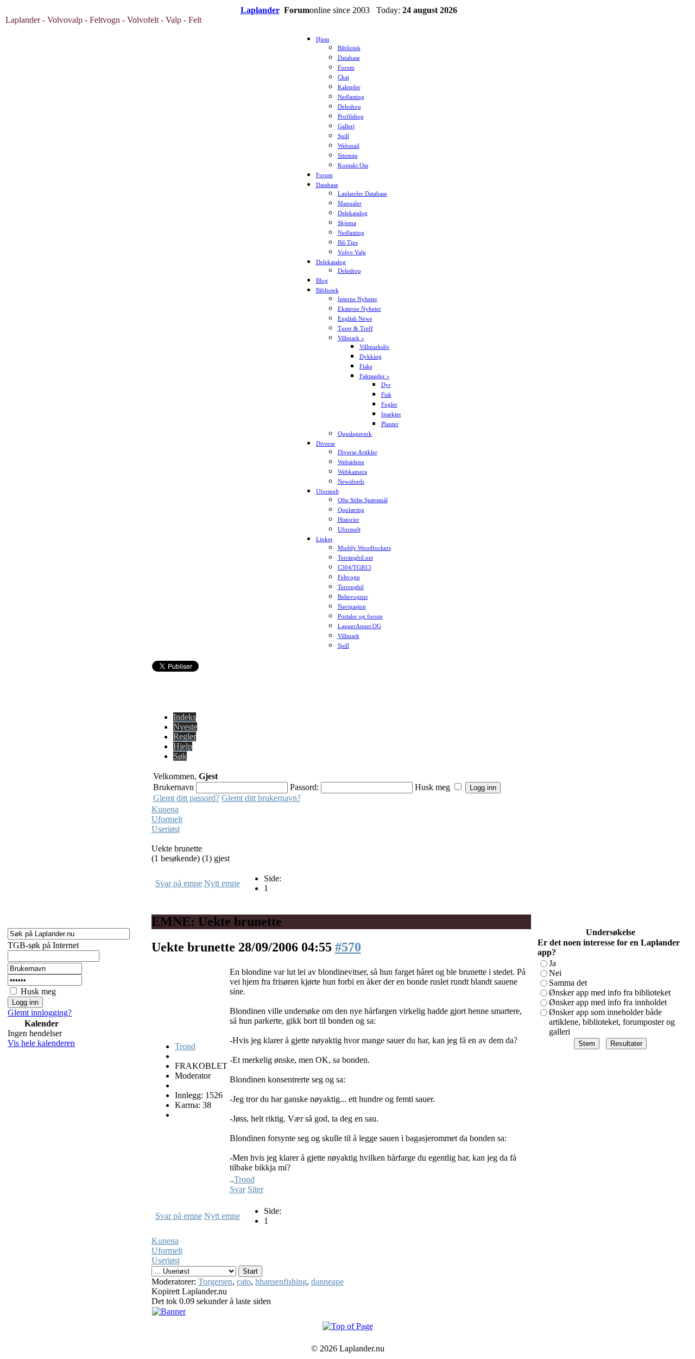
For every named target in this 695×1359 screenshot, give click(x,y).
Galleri (346, 126)
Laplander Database (362, 194)
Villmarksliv (374, 347)
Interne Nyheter (357, 299)
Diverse (325, 444)
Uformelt (327, 491)
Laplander (260, 10)
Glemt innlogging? (40, 1012)
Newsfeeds (351, 482)
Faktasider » (374, 376)
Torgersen (215, 1281)
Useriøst (165, 829)
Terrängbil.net (355, 558)
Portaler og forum (360, 616)
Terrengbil (351, 587)
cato (244, 1281)
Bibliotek (349, 48)
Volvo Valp (352, 252)
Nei (555, 973)
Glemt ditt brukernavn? (261, 798)
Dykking (370, 357)
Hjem (323, 39)
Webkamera (352, 472)
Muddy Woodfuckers (364, 548)
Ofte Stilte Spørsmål (363, 500)
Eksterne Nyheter (359, 309)
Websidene (351, 462)
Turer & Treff (355, 328)
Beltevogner (353, 597)
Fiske (365, 367)
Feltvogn (349, 577)
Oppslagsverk (355, 434)
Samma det (568, 982)
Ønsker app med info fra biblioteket (610, 992)
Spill (343, 136)
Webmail (348, 146)
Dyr (386, 385)
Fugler (389, 405)
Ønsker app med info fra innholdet (608, 1002)
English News (355, 319)
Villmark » (351, 338)
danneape (327, 1281)
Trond (185, 1046)
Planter (390, 424)
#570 (348, 947)
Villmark (348, 636)
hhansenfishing (281, 1281)
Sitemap (348, 156)
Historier (348, 520)
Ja (552, 963)
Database (349, 58)
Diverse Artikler (357, 452)
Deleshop (349, 107)
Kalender (349, 87)
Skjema (347, 223)
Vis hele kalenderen (41, 1043)
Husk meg (38, 991)
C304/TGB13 (354, 568)
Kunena (165, 809)
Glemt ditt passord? (186, 798)
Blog (322, 281)
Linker (324, 539)
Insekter (391, 414)
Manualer (350, 203)
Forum (346, 68)
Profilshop (351, 117)
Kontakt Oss (353, 165)
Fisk (386, 395)
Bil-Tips (348, 243)
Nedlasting (351, 97)
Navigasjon (352, 607)
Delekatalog (353, 213)
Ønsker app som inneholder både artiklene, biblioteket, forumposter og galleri (612, 1021)
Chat (343, 77)
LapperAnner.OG (359, 626)
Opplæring (351, 510)
